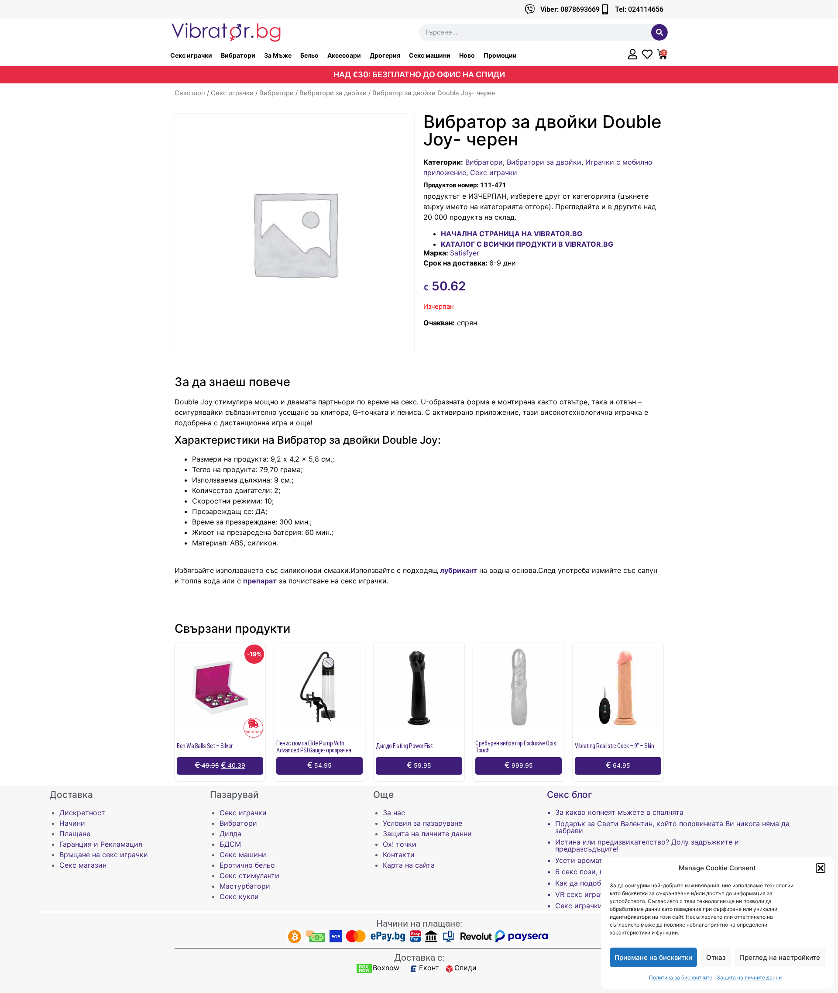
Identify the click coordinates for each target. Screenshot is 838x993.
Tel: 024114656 (639, 9)
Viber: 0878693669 (570, 9)
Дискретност (82, 812)
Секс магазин (82, 865)
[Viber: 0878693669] (530, 9)
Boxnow (386, 967)
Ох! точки (399, 844)
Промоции (500, 55)
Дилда (230, 833)
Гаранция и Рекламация (100, 844)
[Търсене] (659, 32)
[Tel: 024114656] (605, 9)
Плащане (74, 833)
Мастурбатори (245, 886)
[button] (820, 868)
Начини (72, 823)
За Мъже (278, 55)
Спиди (465, 967)
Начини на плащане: (419, 923)
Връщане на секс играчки (103, 854)
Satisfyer (464, 252)
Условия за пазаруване (422, 823)
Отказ (716, 957)
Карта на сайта (409, 865)
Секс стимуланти (249, 875)
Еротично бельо (247, 865)
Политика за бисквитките (680, 977)
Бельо (309, 55)
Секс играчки (191, 55)
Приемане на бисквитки (653, 957)
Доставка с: (419, 957)
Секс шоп (190, 93)
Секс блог (569, 794)
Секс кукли (239, 896)
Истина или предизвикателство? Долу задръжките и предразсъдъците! (647, 845)
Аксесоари (344, 55)
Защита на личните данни (749, 977)
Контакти (399, 854)
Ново (467, 55)
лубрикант (457, 570)
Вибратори (238, 55)
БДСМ (230, 844)
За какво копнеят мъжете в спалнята (619, 812)
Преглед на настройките (780, 957)
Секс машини (429, 55)
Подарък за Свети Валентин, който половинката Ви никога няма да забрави (672, 827)
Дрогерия (385, 55)
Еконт (429, 967)
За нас (394, 812)
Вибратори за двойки (333, 93)
